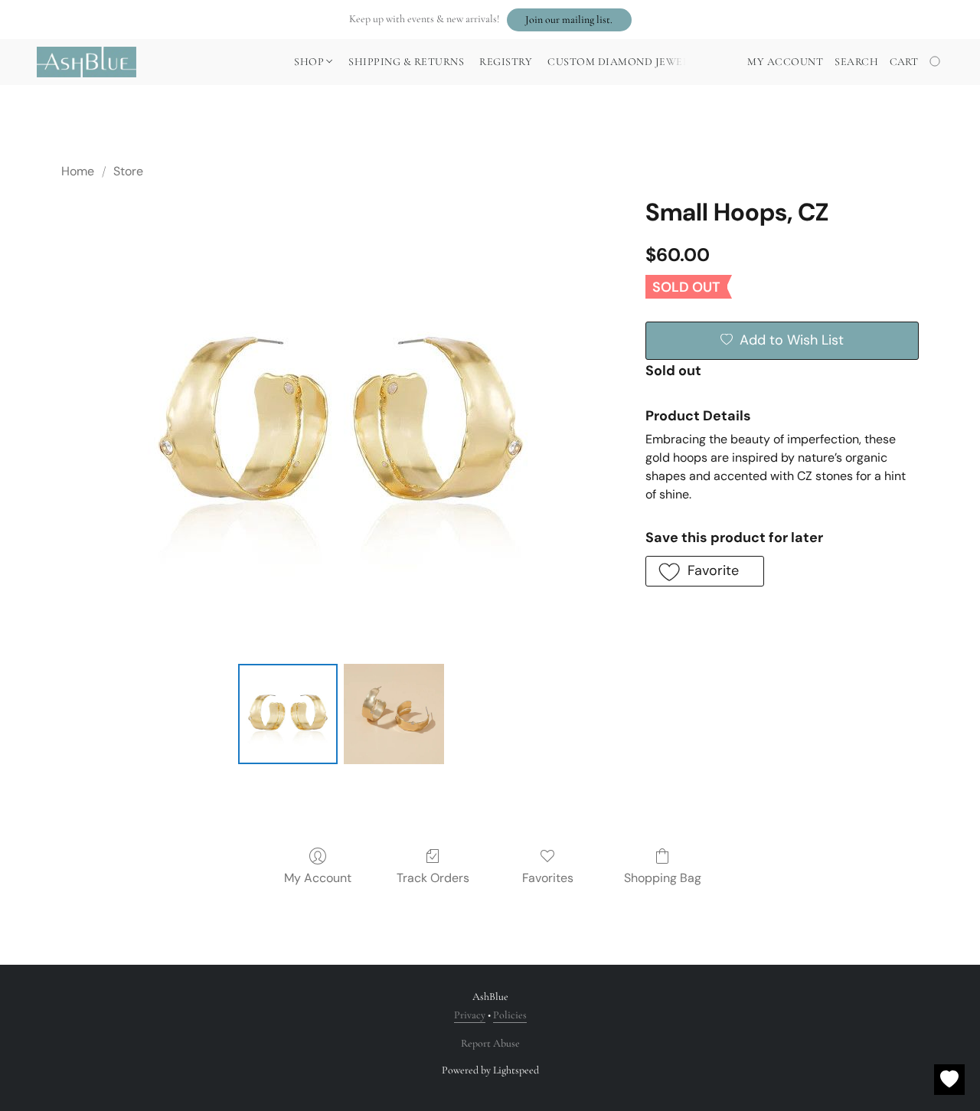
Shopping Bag (662, 878)
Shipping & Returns (406, 61)
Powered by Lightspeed (490, 1070)
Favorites (547, 878)
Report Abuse (490, 1043)
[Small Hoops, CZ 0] (288, 713)
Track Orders (433, 878)
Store (128, 171)
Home (77, 171)
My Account (317, 878)
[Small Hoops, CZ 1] (393, 713)
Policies (510, 1014)
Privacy (469, 1014)
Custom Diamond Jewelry (624, 61)
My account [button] (785, 61)
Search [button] (856, 61)
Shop (310, 61)
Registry (505, 61)
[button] (569, 19)
